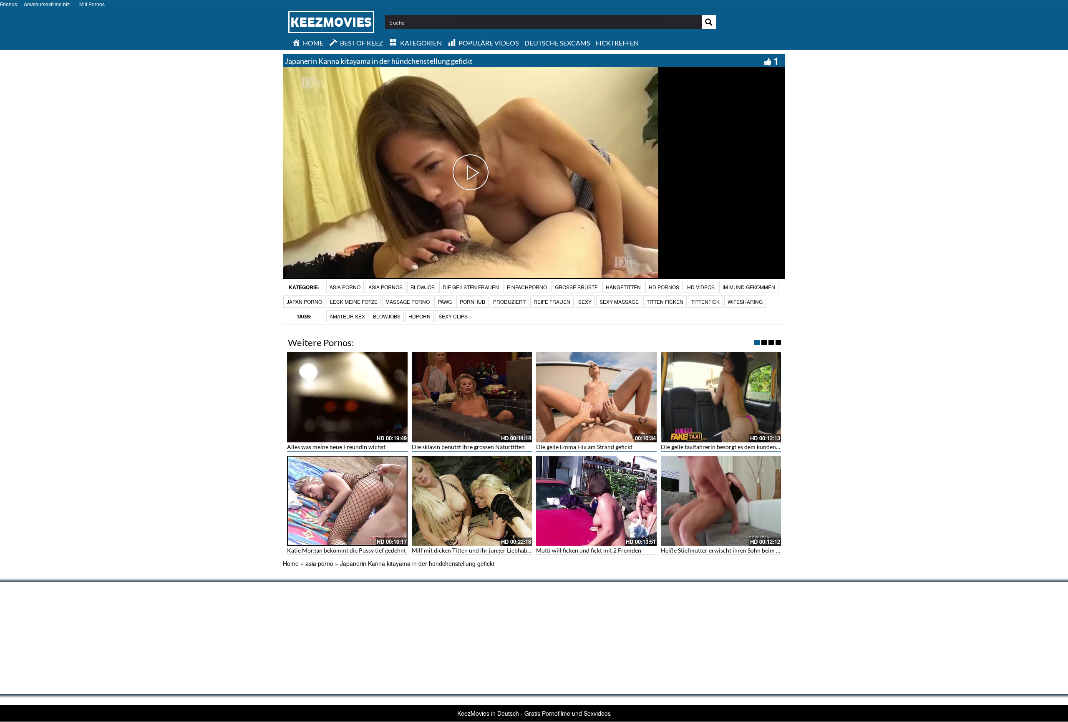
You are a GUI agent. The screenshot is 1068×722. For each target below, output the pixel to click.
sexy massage (619, 301)
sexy (585, 301)
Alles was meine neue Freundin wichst (336, 446)
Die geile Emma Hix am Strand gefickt (584, 446)
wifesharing (745, 301)
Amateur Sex (347, 316)
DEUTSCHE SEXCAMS (557, 43)
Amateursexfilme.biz (47, 4)
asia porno (345, 286)
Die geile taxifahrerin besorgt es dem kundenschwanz (729, 446)
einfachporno (527, 286)
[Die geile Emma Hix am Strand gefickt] (596, 397)
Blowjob (423, 286)
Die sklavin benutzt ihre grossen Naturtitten (468, 446)
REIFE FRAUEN (552, 301)
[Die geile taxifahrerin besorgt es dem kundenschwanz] (721, 397)
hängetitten (623, 286)
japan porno (304, 301)
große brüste (576, 286)
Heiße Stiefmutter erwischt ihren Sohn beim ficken (726, 550)
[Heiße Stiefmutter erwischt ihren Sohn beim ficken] (721, 501)
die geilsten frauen (471, 286)
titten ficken (665, 301)
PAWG (445, 301)
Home (291, 563)
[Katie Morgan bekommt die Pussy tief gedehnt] (347, 501)
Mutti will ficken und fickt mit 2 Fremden (588, 550)
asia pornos (385, 286)
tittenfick (705, 301)
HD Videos (701, 286)
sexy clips (453, 316)
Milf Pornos (92, 4)
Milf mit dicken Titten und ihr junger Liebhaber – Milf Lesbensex (494, 550)
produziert (509, 301)
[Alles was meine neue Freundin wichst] (347, 397)
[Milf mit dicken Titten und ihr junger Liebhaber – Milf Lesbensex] (472, 501)
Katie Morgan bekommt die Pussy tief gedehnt (346, 550)
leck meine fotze (354, 301)
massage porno (407, 301)
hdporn (419, 316)
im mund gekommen (749, 286)
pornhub (472, 301)
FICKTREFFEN (617, 43)
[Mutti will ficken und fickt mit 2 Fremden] (596, 501)
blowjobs (386, 316)
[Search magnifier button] (709, 22)
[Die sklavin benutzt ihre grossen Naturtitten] (472, 397)
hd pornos (664, 286)
